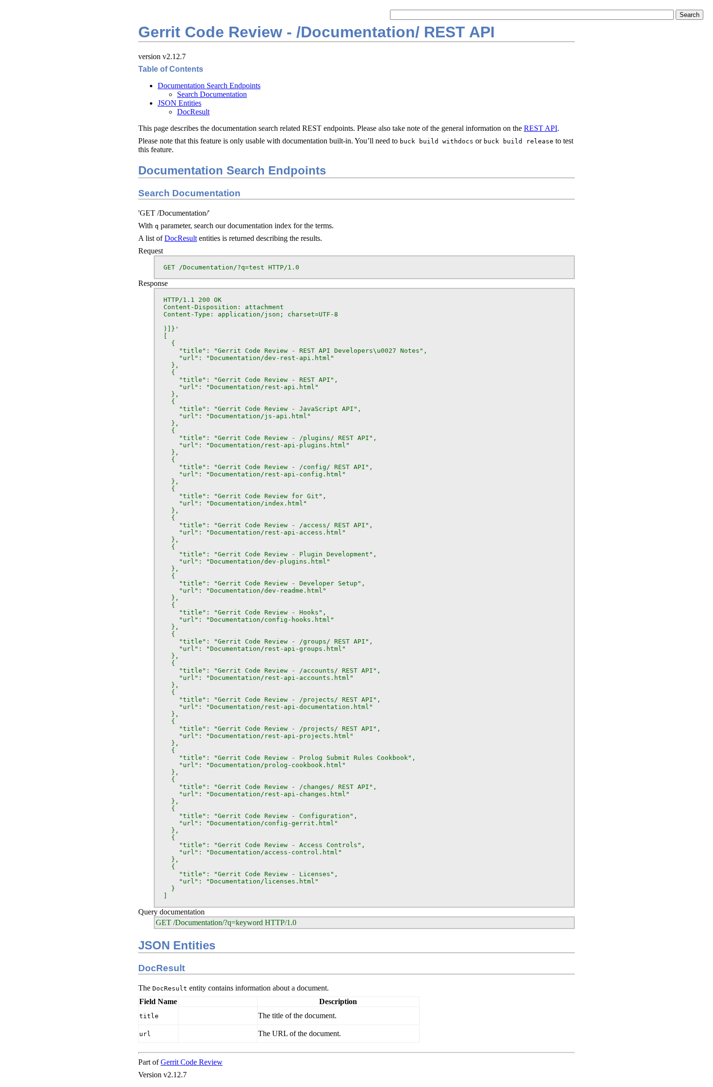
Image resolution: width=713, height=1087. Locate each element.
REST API (540, 128)
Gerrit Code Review (192, 1062)
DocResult (193, 112)
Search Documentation (212, 94)
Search (689, 14)
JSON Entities (179, 103)
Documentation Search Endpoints (209, 85)
